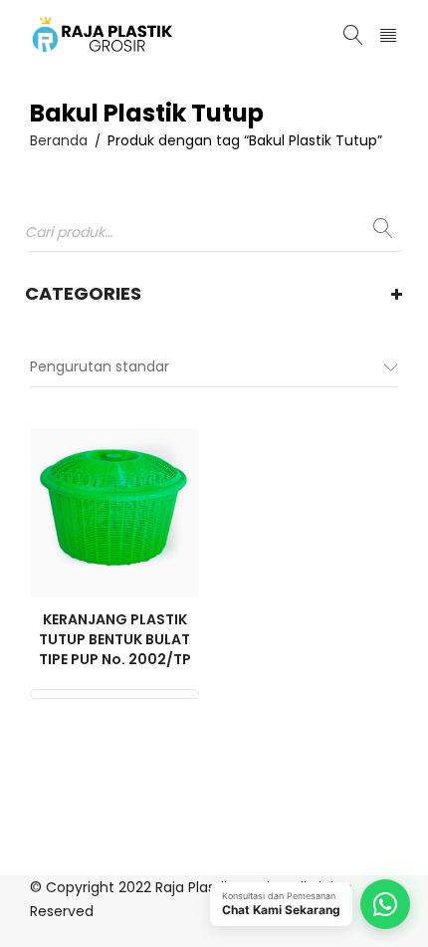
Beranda (59, 140)
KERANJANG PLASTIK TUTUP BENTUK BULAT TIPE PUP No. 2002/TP (115, 639)
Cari (383, 233)
